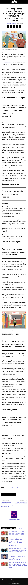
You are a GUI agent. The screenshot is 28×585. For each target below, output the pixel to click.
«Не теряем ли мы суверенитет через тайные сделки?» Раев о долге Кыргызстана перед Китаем (17, 533)
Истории (8, 579)
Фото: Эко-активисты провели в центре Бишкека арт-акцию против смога (21, 504)
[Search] (26, 2)
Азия (10, 487)
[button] (2, 2)
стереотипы (10, 488)
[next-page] (4, 570)
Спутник (23, 579)
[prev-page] (2, 570)
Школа (19, 579)
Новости (3, 579)
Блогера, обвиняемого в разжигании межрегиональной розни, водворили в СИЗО (7, 504)
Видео (12, 579)
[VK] (14, 26)
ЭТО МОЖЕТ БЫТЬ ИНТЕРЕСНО (9, 528)
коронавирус (4, 488)
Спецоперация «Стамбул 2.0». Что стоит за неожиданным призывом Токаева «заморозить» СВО (17, 550)
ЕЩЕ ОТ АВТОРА (20, 528)
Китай (21, 487)
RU (15, 581)
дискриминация (15, 487)
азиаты (6, 487)
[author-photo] (14, 517)
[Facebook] (8, 26)
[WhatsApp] (20, 26)
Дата (16, 579)
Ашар (13, 581)
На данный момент (7, 62)
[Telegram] (17, 26)
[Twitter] (11, 26)
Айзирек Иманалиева (11, 23)
